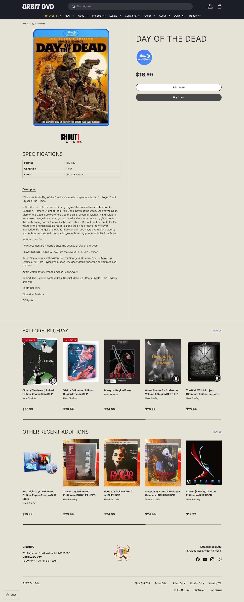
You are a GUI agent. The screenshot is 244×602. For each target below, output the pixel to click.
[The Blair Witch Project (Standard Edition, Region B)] (204, 361)
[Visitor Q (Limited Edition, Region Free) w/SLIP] (81, 361)
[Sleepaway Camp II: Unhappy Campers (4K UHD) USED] (163, 462)
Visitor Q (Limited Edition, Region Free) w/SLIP (78, 392)
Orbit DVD (34, 583)
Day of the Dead (38, 24)
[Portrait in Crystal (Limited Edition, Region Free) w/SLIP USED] (40, 462)
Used (81, 15)
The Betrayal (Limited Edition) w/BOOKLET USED (79, 493)
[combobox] (130, 6)
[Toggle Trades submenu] (199, 16)
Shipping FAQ (215, 583)
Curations (130, 15)
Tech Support (216, 590)
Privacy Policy (161, 583)
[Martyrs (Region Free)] (122, 361)
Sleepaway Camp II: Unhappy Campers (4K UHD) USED (162, 493)
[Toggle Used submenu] (87, 16)
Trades (193, 15)
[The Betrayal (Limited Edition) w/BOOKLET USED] (81, 462)
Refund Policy (179, 583)
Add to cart (179, 87)
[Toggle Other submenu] (154, 16)
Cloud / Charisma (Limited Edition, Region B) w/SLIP (38, 392)
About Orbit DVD (142, 583)
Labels (113, 15)
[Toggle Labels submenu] (120, 16)
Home (25, 24)
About (162, 15)
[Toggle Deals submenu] (183, 16)
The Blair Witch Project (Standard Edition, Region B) (203, 392)
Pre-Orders (50, 15)
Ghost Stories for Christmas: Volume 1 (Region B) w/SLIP (162, 392)
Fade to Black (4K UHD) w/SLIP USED (118, 493)
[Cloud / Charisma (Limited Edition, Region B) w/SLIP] (40, 361)
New (67, 15)
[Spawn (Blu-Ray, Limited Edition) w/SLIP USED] (204, 462)
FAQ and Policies (181, 590)
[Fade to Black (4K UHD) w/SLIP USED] (122, 462)
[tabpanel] (71, 250)
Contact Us (199, 590)
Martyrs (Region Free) (117, 390)
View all (217, 330)
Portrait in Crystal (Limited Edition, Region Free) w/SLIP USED (39, 495)
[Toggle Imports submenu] (104, 16)
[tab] (29, 189)
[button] (219, 6)
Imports (96, 15)
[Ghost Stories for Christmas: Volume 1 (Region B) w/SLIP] (163, 361)
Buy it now (178, 97)
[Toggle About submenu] (169, 16)
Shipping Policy (197, 583)
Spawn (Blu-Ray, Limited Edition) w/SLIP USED (201, 493)
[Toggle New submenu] (73, 16)
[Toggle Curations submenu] (139, 16)
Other (147, 15)
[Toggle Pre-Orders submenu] (60, 16)
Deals (177, 15)
